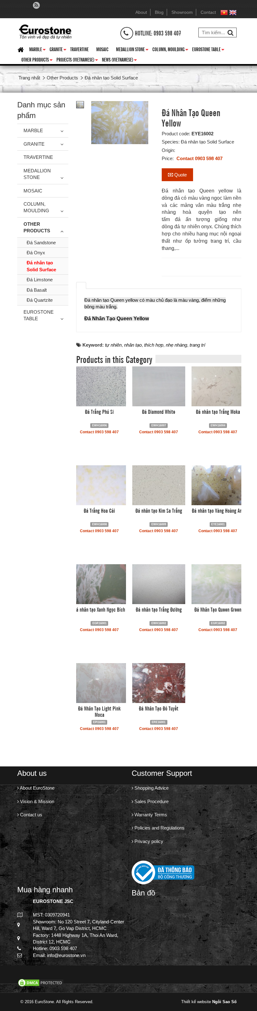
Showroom (182, 12)
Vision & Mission (36, 801)
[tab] (81, 285)
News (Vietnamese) (119, 60)
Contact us (30, 814)
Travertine (79, 49)
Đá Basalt (37, 290)
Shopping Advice (151, 788)
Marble (37, 50)
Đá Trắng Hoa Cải (99, 510)
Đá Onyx (36, 252)
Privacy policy (148, 841)
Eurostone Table (208, 50)
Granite (58, 50)
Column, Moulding (170, 50)
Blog (159, 12)
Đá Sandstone (41, 242)
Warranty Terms (150, 814)
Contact (208, 12)
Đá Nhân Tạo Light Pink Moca (99, 711)
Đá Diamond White (158, 411)
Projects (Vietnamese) (77, 60)
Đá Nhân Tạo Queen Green (217, 609)
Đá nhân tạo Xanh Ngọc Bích (99, 609)
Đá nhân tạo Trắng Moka (218, 411)
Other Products (37, 60)
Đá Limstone (40, 279)
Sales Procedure (151, 801)
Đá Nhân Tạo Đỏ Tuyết (158, 708)
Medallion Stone (132, 50)
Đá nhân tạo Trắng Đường (159, 609)
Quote (180, 174)
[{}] (45, 31)
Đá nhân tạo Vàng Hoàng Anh (218, 510)
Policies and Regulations (159, 827)
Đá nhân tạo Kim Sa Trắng (158, 510)
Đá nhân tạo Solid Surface (41, 266)
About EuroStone (37, 788)
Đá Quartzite (40, 300)
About (141, 12)
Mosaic (102, 49)
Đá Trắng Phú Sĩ (99, 411)
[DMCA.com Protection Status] (40, 982)
